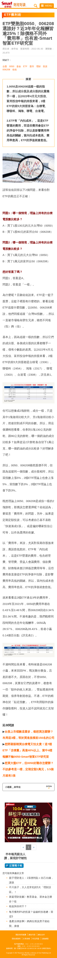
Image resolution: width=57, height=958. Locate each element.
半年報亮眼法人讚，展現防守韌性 (15, 856)
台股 (5, 66)
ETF (25, 66)
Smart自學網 (8, 5)
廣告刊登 (31, 935)
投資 (45, 66)
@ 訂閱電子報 (14, 865)
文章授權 (26, 939)
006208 (6, 69)
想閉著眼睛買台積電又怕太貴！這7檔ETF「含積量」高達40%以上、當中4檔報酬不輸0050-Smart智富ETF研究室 (27, 750)
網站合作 (41, 935)
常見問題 (35, 939)
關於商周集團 (21, 935)
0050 (11, 66)
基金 (18, 66)
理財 (38, 66)
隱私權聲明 (16, 939)
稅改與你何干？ (18, 906)
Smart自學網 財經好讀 (20, 5)
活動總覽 (45, 939)
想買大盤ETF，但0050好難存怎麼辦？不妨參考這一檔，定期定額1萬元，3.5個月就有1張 (28, 769)
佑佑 (14, 69)
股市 (32, 66)
